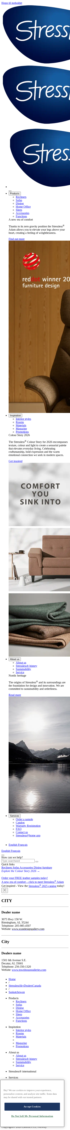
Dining (20, 203)
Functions (21, 216)
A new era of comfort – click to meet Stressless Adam (32, 881)
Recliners (21, 196)
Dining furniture (43, 867)
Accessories (22, 213)
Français (22, 844)
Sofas (19, 200)
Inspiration (15, 415)
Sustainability (23, 669)
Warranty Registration (28, 825)
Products (14, 193)
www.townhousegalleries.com (29, 969)
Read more (15, 694)
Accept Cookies (32, 1106)
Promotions (22, 431)
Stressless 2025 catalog (42, 886)
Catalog (20, 822)
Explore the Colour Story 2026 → (20, 870)
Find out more (17, 238)
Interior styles (23, 418)
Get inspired (15, 461)
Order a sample (24, 819)
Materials (21, 425)
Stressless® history (26, 665)
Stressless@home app (28, 835)
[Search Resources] (36, 861)
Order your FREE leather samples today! (24, 877)
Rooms (20, 422)
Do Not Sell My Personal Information (32, 1116)
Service (20, 672)
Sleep (19, 209)
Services (14, 816)
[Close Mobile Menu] (10, 190)
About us (14, 659)
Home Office (23, 206)
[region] (32, 1103)
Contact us (22, 832)
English (13, 844)
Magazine (21, 428)
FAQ (19, 828)
